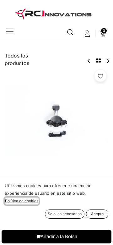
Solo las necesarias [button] (65, 213)
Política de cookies (21, 201)
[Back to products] (98, 61)
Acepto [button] (97, 213)
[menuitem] (102, 34)
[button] (100, 75)
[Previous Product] (89, 61)
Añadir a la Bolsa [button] (58, 236)
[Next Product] (108, 61)
